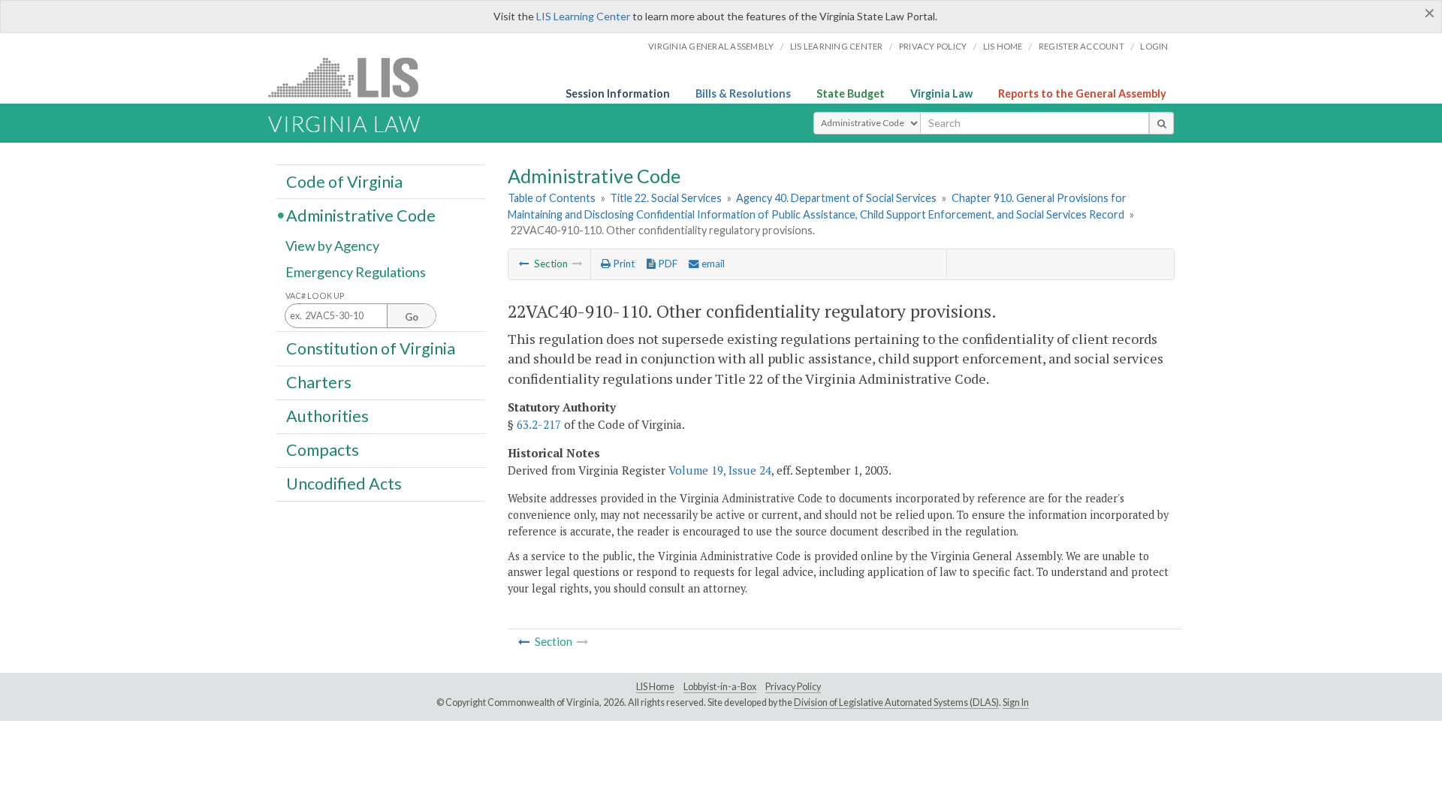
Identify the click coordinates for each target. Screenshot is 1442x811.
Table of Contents (552, 197)
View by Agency (332, 245)
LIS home (1003, 46)
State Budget (850, 93)
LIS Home (655, 686)
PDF (666, 264)
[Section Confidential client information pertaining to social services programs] (524, 264)
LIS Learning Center (583, 16)
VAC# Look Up (315, 295)
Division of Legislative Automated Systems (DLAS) (896, 702)
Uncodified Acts (344, 483)
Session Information (618, 93)
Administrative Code (361, 215)
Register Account (1081, 46)
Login (1154, 46)
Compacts (322, 450)
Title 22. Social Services (666, 197)
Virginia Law (941, 93)
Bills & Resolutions (743, 93)
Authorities (327, 416)
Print (623, 264)
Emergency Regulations (355, 272)
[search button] (1161, 123)
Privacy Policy (933, 46)
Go (411, 317)
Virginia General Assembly (711, 46)
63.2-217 (539, 424)
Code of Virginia (344, 181)
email (712, 264)
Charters (318, 382)
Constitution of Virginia (370, 347)
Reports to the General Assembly (1082, 93)
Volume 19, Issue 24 (719, 470)
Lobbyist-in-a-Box (719, 686)
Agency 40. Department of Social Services (836, 197)
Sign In (1016, 702)
